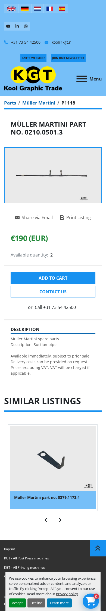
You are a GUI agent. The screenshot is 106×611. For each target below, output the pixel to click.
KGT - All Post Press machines (26, 558)
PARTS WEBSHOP (33, 58)
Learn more (59, 602)
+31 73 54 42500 (25, 42)
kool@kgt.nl (62, 42)
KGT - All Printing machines (24, 567)
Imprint (9, 549)
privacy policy (67, 593)
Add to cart (53, 278)
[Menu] (81, 79)
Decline (36, 602)
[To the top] (98, 548)
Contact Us (53, 292)
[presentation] (46, 519)
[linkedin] (17, 26)
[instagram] (25, 26)
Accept (17, 602)
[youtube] (8, 26)
